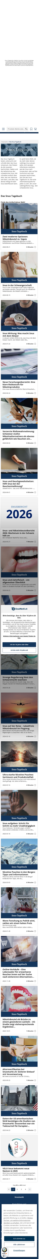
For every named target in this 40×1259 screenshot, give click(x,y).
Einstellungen (19, 1250)
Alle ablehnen (19, 1244)
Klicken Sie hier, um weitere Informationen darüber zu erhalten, (18, 1220)
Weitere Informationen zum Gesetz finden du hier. (19, 637)
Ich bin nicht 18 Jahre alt (19, 650)
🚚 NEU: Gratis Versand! (18, 128)
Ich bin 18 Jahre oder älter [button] (19, 645)
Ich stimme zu (19, 1238)
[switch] (4, 1256)
